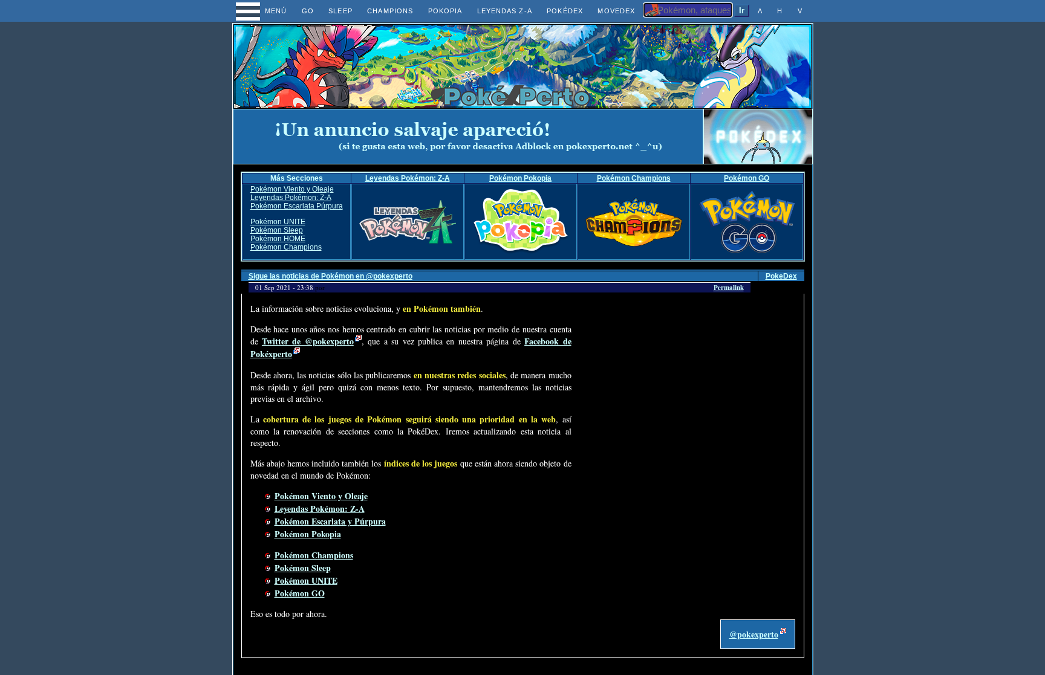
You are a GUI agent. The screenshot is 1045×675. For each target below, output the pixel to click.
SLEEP (340, 11)
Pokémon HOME (277, 238)
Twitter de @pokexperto (308, 341)
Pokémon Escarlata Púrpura (296, 206)
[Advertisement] (468, 136)
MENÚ (265, 11)
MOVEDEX (616, 11)
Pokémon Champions (634, 178)
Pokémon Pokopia (520, 178)
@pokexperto (753, 634)
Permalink (729, 287)
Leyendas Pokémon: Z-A (407, 178)
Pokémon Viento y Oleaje (292, 189)
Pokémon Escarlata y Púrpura (330, 521)
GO (308, 11)
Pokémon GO (746, 178)
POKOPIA (445, 11)
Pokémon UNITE (277, 222)
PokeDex (781, 276)
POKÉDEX (565, 11)
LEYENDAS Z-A (504, 11)
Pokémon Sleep (276, 230)
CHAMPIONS (390, 11)
